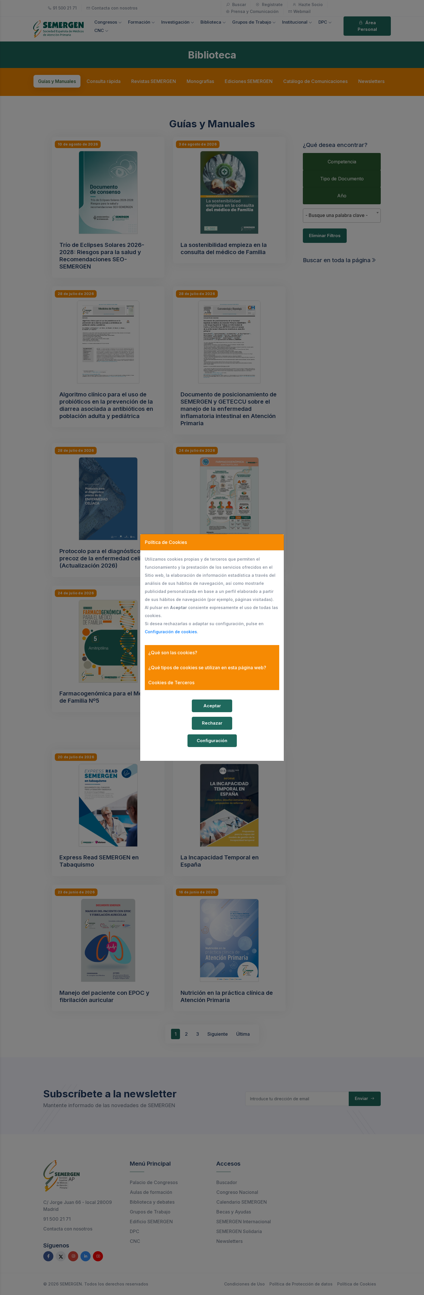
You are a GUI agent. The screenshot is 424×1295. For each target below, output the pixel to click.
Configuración (212, 740)
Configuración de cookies (171, 631)
